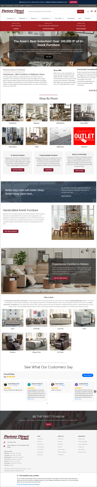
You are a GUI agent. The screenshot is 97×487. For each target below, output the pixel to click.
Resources (81, 436)
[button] (2, 391)
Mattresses (22, 18)
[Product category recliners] (12, 343)
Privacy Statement (82, 444)
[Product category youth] (36, 138)
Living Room (10, 18)
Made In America (62, 452)
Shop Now (73, 2)
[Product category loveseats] (60, 319)
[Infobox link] (87, 6)
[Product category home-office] (84, 114)
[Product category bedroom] (36, 114)
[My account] (88, 11)
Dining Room (45, 18)
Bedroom (33, 18)
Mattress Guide (82, 452)
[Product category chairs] (84, 319)
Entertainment (40, 446)
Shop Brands (71, 18)
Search (81, 11)
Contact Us (60, 439)
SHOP (38, 436)
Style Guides (81, 449)
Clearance (87, 18)
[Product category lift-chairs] (60, 343)
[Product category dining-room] (60, 114)
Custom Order (61, 449)
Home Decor (40, 452)
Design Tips (81, 446)
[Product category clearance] (84, 138)
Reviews (60, 446)
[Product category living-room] (12, 114)
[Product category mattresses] (60, 138)
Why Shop (60, 444)
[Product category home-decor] (12, 138)
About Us (60, 436)
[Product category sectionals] (36, 319)
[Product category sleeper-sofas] (36, 343)
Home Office (58, 18)
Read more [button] (31, 399)
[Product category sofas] (12, 319)
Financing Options (82, 441)
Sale (79, 18)
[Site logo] (12, 11)
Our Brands (60, 454)
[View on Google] (5, 384)
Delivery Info (81, 439)
